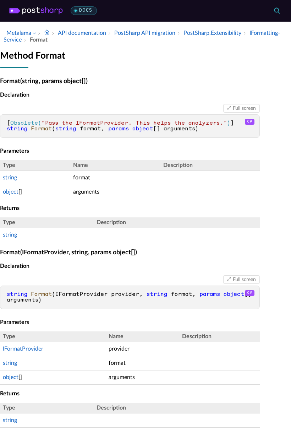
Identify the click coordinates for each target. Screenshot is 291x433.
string (10, 177)
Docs (85, 10)
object (10, 192)
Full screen (244, 108)
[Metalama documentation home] (47, 33)
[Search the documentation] (277, 11)
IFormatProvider (23, 349)
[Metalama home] (36, 10)
